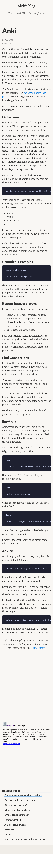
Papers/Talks (36, 13)
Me (10, 13)
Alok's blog (26, 6)
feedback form (38, 647)
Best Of (20, 13)
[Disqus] (26, 686)
